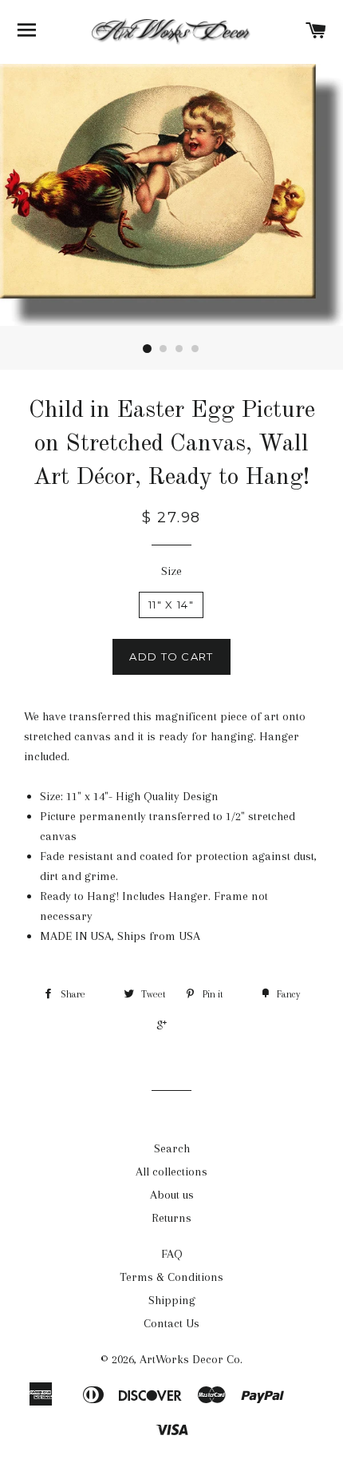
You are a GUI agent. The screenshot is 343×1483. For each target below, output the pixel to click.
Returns (171, 1218)
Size (171, 571)
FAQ (172, 1254)
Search (172, 1148)
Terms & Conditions (171, 1277)
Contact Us (171, 1323)
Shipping (171, 1300)
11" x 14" (171, 604)
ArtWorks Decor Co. (191, 1359)
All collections (171, 1171)
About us (172, 1195)
